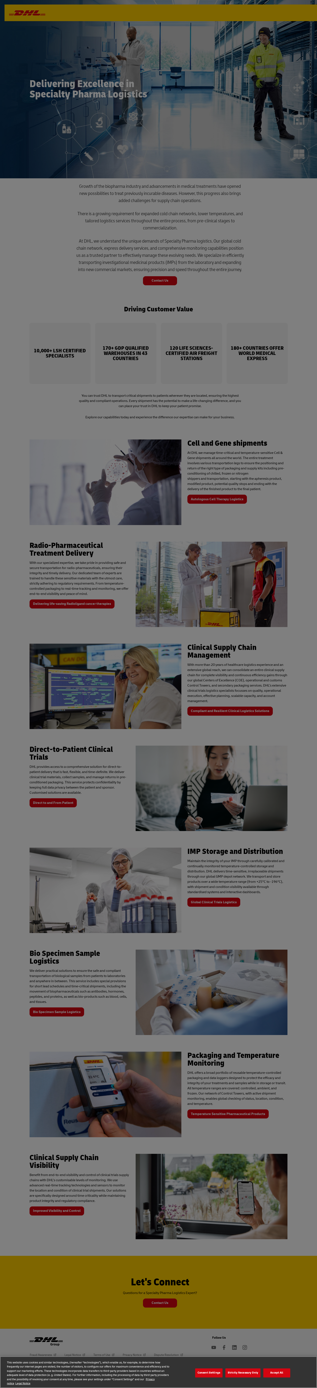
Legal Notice (22, 1383)
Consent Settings (209, 1373)
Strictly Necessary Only (243, 1373)
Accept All (276, 1373)
